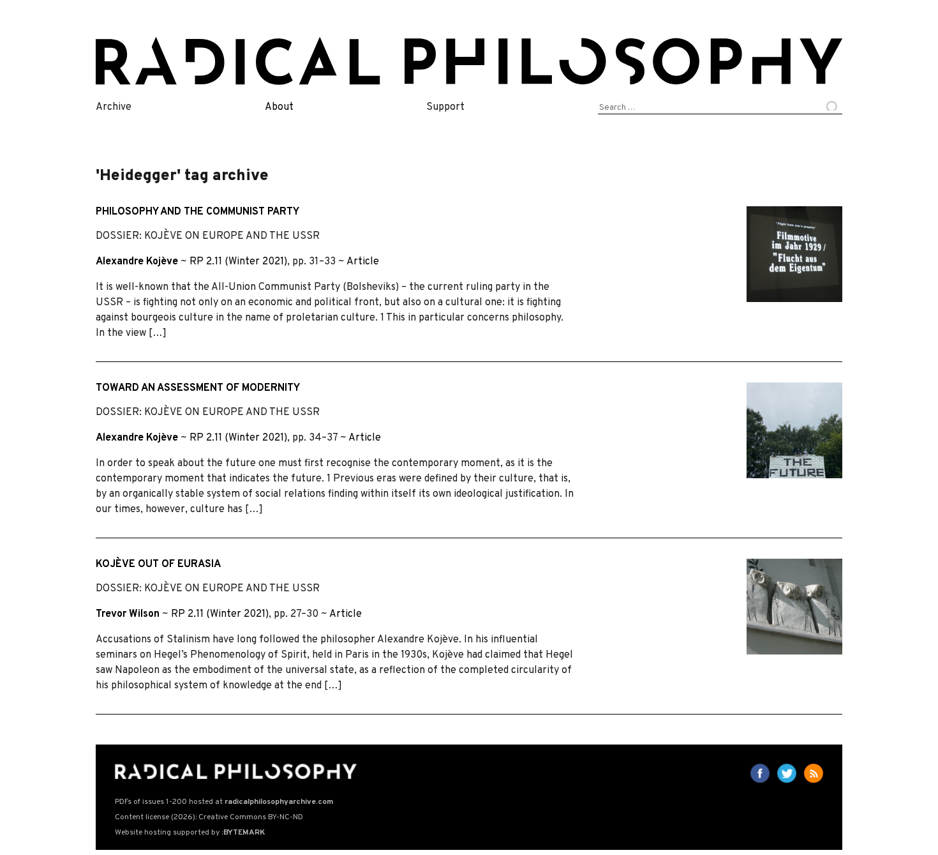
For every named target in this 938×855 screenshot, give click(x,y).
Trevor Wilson (128, 614)
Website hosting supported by (190, 833)
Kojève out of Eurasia (158, 564)
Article (362, 261)
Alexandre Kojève (137, 261)
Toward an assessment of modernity (198, 388)
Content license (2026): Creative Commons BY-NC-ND (209, 817)
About (279, 107)
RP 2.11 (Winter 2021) (238, 261)
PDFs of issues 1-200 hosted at (224, 802)
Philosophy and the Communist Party (197, 212)
